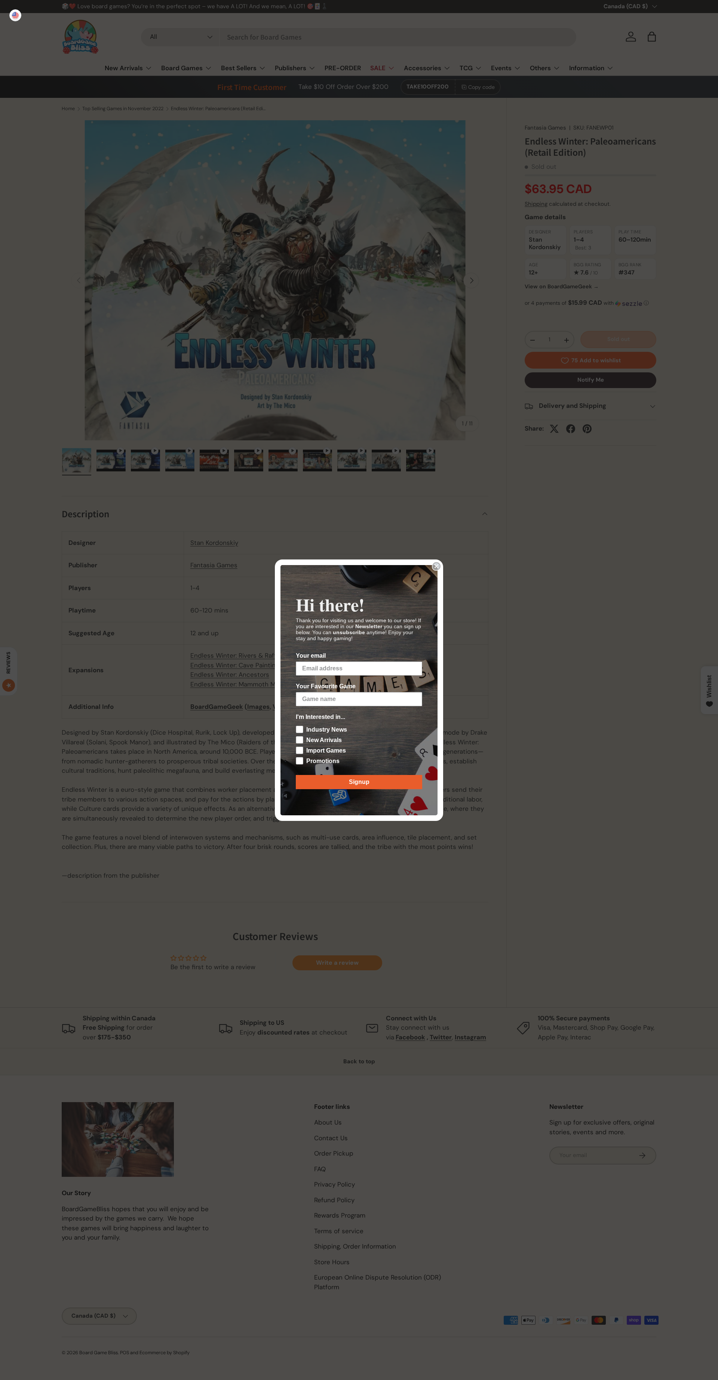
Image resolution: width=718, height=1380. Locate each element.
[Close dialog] (436, 566)
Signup (359, 782)
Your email (311, 655)
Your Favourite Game (326, 686)
